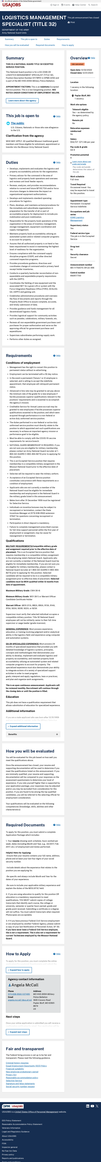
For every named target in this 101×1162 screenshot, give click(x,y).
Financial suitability (15, 1069)
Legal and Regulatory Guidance (15, 1132)
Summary (9, 39)
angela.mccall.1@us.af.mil (20, 1000)
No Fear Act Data (9, 1151)
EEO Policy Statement (11, 1120)
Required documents (45, 45)
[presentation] (83, 97)
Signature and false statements (20, 1083)
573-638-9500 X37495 (19, 994)
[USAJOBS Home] (12, 5)
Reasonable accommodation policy (22, 1078)
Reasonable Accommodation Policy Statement (22, 1124)
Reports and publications (13, 1158)
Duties (47, 39)
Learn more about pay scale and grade (81, 162)
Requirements (63, 39)
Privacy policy (8, 1154)
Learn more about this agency (22, 100)
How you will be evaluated (17, 45)
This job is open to (29, 39)
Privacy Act (11, 1075)
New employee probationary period (22, 1072)
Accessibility (7, 1140)
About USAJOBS (9, 1136)
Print (72, 22)
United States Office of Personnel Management (36, 1112)
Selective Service (14, 1081)
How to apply (68, 45)
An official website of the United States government (23, 1)
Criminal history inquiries (17, 1063)
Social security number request (20, 1086)
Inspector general (9, 1147)
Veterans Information (11, 1128)
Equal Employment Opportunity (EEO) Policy (26, 1066)
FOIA (4, 1143)
